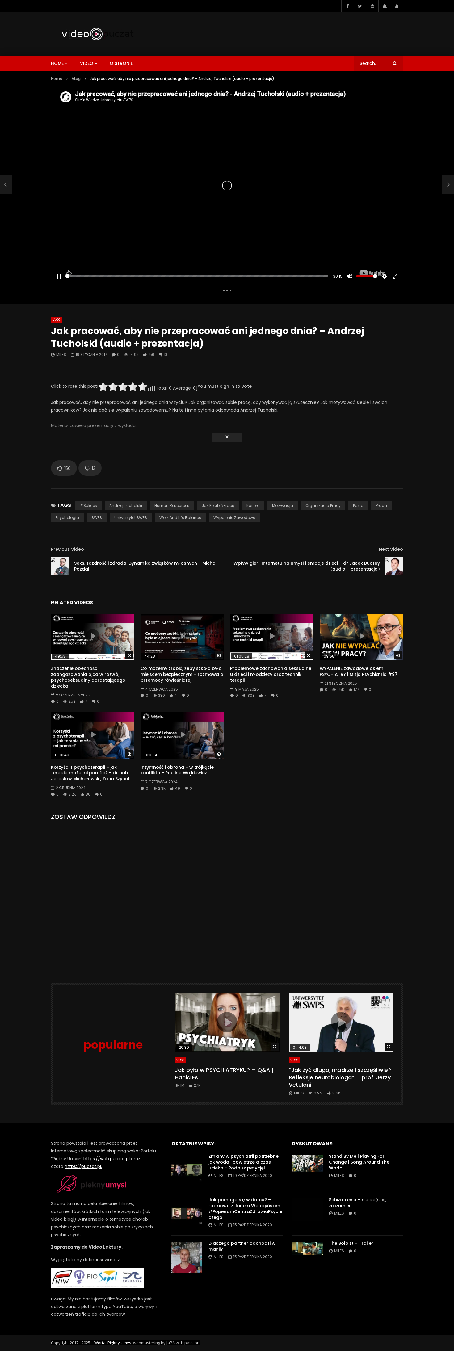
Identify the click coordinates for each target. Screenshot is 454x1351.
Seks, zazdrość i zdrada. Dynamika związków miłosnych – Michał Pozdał (145, 566)
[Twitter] (360, 6)
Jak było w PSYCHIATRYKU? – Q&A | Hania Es (224, 1073)
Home (56, 78)
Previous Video (67, 549)
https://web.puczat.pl (106, 1159)
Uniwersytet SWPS (130, 517)
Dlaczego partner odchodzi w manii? (241, 1246)
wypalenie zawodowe (234, 517)
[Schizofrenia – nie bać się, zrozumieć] (307, 1213)
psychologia (67, 517)
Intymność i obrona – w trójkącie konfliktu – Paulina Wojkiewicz (177, 770)
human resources (171, 505)
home (57, 63)
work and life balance (180, 517)
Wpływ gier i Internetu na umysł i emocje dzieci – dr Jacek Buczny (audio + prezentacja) (306, 566)
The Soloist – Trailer (351, 1243)
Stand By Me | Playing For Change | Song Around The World (359, 1162)
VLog (76, 78)
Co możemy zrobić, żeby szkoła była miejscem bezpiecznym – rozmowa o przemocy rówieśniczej (182, 674)
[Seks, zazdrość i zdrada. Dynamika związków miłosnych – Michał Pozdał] (6, 184)
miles (61, 354)
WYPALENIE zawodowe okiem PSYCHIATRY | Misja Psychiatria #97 (358, 671)
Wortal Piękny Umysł (113, 1342)
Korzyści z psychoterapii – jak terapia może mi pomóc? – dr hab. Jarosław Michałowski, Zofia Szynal (90, 773)
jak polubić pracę (218, 505)
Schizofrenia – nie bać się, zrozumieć (357, 1203)
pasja (358, 505)
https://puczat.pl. (83, 1166)
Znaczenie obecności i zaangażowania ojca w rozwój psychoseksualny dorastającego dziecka (88, 677)
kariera (253, 505)
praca (381, 505)
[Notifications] (384, 6)
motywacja (282, 505)
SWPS (96, 517)
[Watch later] (372, 6)
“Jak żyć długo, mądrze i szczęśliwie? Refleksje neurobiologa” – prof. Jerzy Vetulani (340, 1077)
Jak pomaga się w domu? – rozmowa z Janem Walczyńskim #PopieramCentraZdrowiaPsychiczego (245, 1208)
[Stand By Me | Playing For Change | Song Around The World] (307, 1170)
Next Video (391, 549)
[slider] (196, 276)
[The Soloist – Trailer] (307, 1257)
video (86, 63)
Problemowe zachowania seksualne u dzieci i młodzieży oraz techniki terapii (270, 674)
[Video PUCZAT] (97, 34)
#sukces (88, 505)
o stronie (121, 63)
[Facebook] (347, 6)
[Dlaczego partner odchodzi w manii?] (186, 1257)
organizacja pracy (323, 505)
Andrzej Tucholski (125, 505)
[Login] (397, 6)
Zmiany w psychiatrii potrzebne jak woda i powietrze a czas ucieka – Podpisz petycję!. (243, 1162)
